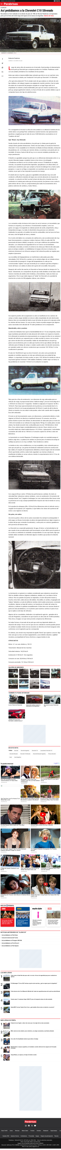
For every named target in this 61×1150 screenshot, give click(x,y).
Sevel (11, 757)
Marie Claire (25, 1130)
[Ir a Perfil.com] (57, 1)
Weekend (45, 1130)
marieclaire (38, 909)
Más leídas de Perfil (8, 1020)
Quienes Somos (15, 1136)
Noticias (17, 1130)
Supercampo (54, 1130)
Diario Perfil (4, 1130)
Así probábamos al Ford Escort (10, 943)
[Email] (2, 76)
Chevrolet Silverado (14, 753)
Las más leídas (6, 972)
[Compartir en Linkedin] (2, 71)
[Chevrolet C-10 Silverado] (13, 673)
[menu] (2, 4)
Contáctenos (24, 1136)
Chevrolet (16, 750)
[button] (58, 21)
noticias (23, 909)
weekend (53, 909)
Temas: (10, 750)
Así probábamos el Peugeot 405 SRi (12, 940)
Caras (11, 1130)
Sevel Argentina (17, 757)
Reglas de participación (47, 1136)
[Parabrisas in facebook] (29, 1126)
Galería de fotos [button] (49, 16)
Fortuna (32, 1130)
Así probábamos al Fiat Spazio (10, 945)
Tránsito (56, 1136)
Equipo (37, 1136)
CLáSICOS (3, 7)
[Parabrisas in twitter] (32, 1126)
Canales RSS (6, 1136)
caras (7, 909)
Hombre (39, 1130)
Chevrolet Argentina (25, 750)
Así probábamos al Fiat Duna (10, 935)
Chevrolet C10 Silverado (25, 753)
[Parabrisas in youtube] (35, 1126)
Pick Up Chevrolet (52, 753)
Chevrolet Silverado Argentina (39, 753)
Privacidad (31, 1136)
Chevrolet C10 (35, 750)
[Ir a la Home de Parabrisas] (10, 3)
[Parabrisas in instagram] (26, 1126)
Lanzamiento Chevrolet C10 (46, 750)
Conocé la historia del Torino (10, 937)
